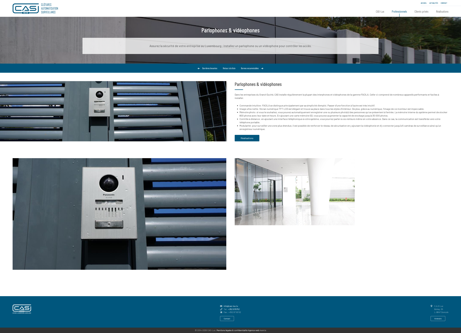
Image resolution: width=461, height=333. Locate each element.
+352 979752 (234, 309)
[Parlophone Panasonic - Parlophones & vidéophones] (119, 214)
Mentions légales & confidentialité (232, 330)
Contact (444, 3)
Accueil (424, 3)
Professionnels (399, 11)
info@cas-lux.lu (231, 306)
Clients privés (421, 11)
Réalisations (442, 11)
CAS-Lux (380, 11)
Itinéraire (438, 318)
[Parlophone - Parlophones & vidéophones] (295, 191)
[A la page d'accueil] (35, 8)
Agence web (253, 330)
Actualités (433, 3)
